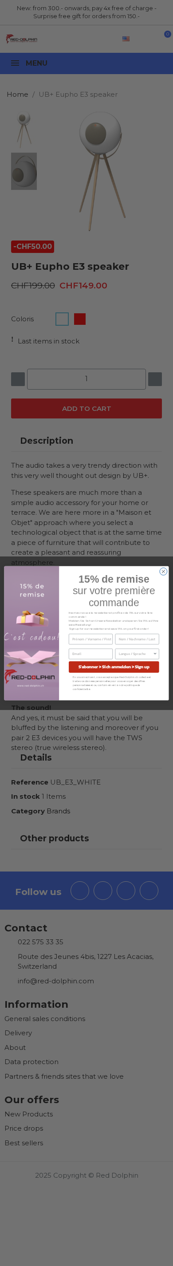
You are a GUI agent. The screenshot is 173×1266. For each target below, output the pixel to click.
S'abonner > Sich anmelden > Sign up (114, 666)
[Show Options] (155, 654)
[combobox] (136, 654)
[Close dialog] (163, 571)
